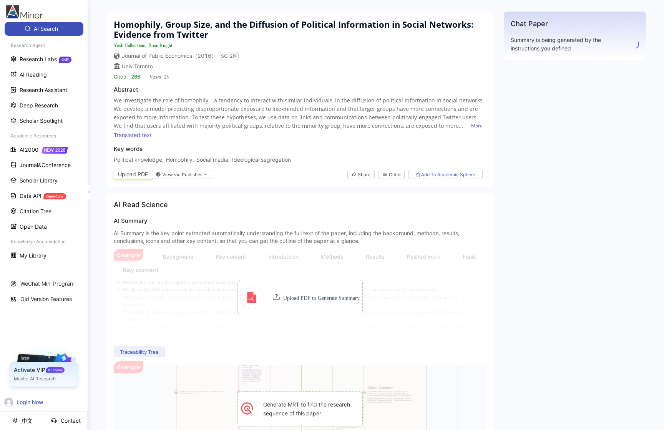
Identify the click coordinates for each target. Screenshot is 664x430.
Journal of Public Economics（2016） (169, 55)
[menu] (44, 143)
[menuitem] (44, 29)
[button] (300, 297)
